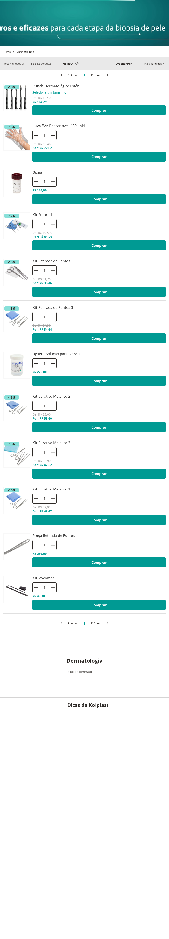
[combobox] (87, 26)
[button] (7, 26)
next (162, 4)
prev (6, 4)
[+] (52, 277)
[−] (36, 277)
